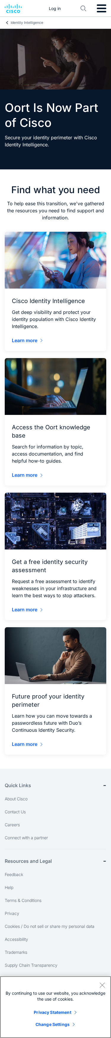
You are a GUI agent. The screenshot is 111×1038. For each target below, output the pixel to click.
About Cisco (16, 798)
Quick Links (18, 785)
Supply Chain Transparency (31, 965)
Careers (12, 824)
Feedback (14, 874)
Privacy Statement (52, 1012)
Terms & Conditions (23, 900)
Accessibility (16, 939)
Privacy (12, 913)
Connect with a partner (26, 837)
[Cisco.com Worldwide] (13, 8)
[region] (55, 1007)
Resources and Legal (28, 861)
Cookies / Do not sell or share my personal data (49, 926)
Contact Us (15, 811)
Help (9, 887)
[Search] (83, 8)
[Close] (102, 985)
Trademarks (16, 952)
